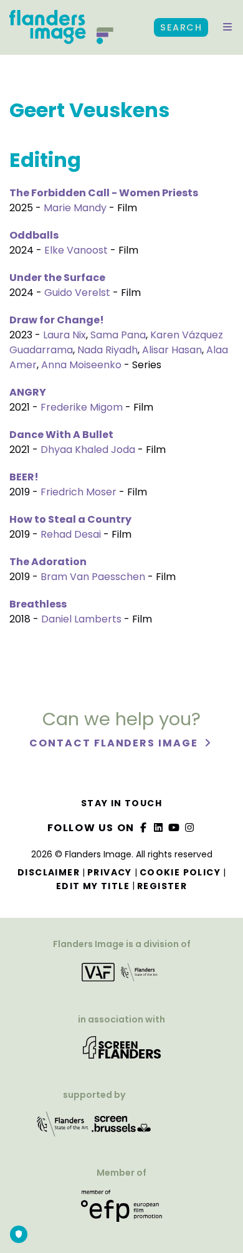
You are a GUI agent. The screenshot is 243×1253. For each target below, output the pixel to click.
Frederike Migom (81, 407)
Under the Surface (57, 277)
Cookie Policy (180, 872)
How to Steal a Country (70, 519)
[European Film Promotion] (121, 1210)
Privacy (109, 872)
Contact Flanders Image (115, 743)
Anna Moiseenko (81, 365)
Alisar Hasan (172, 350)
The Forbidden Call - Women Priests (103, 193)
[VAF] (121, 976)
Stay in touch (121, 803)
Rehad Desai (70, 534)
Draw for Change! (56, 320)
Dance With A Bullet (61, 434)
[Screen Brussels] (121, 1128)
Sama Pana (118, 335)
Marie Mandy (75, 208)
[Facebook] (143, 828)
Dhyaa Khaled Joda (87, 449)
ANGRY (27, 392)
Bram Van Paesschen (92, 576)
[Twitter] (159, 828)
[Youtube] (174, 828)
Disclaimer (48, 872)
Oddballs (34, 235)
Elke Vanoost (76, 250)
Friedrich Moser (78, 492)
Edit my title (93, 886)
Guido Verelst (77, 292)
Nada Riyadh (107, 350)
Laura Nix (64, 335)
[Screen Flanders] (122, 1051)
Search (181, 27)
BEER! (24, 477)
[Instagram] (189, 828)
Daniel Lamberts (81, 619)
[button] (227, 27)
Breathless (38, 604)
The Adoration (48, 562)
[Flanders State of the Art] (63, 1128)
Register (162, 886)
